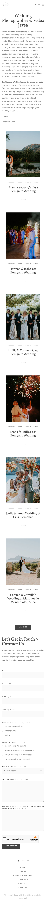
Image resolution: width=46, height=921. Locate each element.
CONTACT (22, 883)
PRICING (22, 888)
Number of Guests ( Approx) (15, 742)
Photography (10, 731)
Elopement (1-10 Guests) (15, 746)
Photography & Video (14, 726)
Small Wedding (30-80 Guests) (18, 755)
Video (7, 735)
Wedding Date (9, 697)
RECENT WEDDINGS (23, 875)
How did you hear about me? (14, 766)
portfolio (33, 60)
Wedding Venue (9, 710)
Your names (8, 671)
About (23, 879)
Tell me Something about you (16, 779)
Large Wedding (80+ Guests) (17, 759)
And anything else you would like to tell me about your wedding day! (23, 808)
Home (23, 867)
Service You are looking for (16, 723)
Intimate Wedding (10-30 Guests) (19, 750)
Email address (9, 684)
